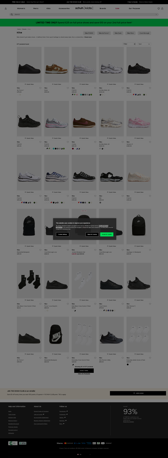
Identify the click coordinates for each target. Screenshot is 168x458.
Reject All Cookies (92, 234)
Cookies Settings (62, 234)
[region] (84, 229)
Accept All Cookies (107, 234)
